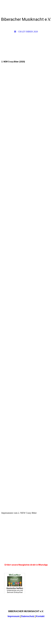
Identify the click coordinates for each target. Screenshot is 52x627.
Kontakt (40, 616)
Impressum (13, 616)
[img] (26, 44)
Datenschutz (27, 616)
